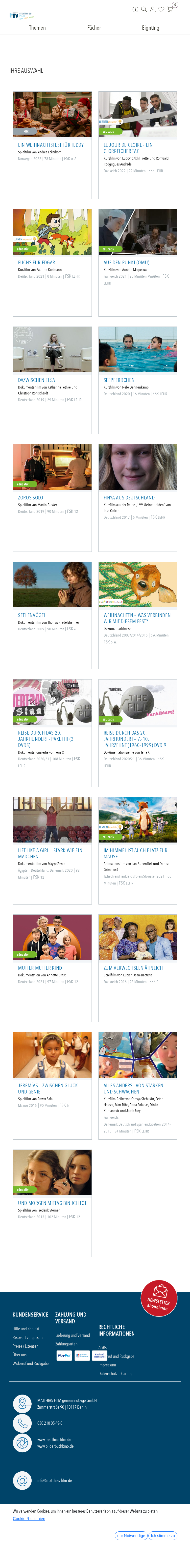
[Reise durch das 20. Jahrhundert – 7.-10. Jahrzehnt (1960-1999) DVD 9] (138, 702)
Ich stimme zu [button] (163, 1536)
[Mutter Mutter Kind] (52, 937)
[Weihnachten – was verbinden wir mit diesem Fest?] (138, 584)
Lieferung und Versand (72, 1335)
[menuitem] (37, 27)
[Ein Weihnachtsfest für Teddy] (52, 114)
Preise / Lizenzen (25, 1346)
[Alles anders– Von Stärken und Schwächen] (138, 1055)
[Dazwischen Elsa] (52, 349)
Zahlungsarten (66, 1344)
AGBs (102, 1348)
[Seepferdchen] (138, 349)
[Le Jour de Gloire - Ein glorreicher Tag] (138, 114)
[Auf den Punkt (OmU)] (138, 232)
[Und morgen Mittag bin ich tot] (52, 1172)
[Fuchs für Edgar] (52, 232)
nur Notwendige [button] (131, 1536)
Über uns (19, 1355)
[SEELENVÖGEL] (52, 584)
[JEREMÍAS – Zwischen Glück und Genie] (52, 1055)
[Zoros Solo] (52, 467)
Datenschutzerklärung (115, 1374)
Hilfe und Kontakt (26, 1329)
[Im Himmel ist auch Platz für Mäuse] (138, 820)
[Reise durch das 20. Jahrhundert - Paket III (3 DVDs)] (52, 702)
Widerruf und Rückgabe (31, 1363)
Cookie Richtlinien (29, 1519)
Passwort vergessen (28, 1338)
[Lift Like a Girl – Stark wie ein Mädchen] (52, 820)
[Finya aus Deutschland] (138, 467)
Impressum (107, 1365)
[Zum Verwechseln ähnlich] (138, 937)
